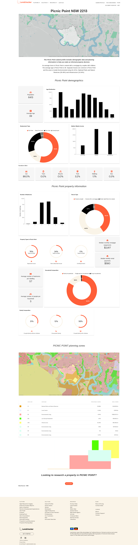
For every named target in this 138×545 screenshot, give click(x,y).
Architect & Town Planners (52, 512)
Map (118, 5)
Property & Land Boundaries (27, 521)
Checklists (73, 519)
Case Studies (73, 505)
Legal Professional (50, 510)
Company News (74, 515)
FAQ (71, 507)
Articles (72, 514)
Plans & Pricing (99, 503)
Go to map (69, 483)
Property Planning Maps (26, 522)
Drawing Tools (23, 514)
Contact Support (100, 513)
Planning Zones (24, 517)
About (97, 511)
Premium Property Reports (27, 505)
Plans (118, 2)
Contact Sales (99, 505)
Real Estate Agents (75, 512)
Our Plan (61, 2)
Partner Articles (74, 517)
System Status (74, 510)
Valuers (47, 507)
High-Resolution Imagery (26, 503)
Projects (22, 512)
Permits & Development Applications (29, 509)
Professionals (48, 514)
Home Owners (48, 505)
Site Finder (22, 510)
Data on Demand (24, 507)
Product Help (73, 503)
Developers (48, 509)
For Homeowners (111, 2)
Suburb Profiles (100, 2)
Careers (97, 515)
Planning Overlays (24, 519)
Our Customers (49, 515)
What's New (73, 509)
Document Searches (110, 5)
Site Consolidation (25, 515)
